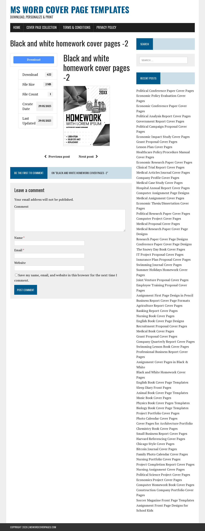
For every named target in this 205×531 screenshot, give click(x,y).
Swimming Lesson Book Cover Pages (162, 346)
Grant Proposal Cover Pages (156, 141)
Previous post (59, 156)
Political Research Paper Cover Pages (163, 213)
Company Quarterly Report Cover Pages (165, 341)
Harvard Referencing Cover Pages (160, 439)
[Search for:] (163, 60)
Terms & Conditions (76, 27)
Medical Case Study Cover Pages (159, 182)
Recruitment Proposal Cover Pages (161, 326)
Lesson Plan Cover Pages (154, 147)
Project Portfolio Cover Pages (157, 413)
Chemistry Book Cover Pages (157, 428)
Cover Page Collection (41, 27)
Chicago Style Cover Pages (155, 444)
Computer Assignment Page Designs (162, 193)
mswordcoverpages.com (42, 527)
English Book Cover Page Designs (160, 321)
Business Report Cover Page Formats (163, 300)
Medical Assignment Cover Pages (160, 198)
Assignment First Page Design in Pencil (164, 295)
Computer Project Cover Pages (158, 218)
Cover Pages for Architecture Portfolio (164, 423)
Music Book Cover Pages (153, 398)
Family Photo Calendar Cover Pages (162, 454)
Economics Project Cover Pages (159, 480)
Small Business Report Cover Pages (161, 433)
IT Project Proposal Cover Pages (159, 254)
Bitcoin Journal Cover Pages (156, 449)
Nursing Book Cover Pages (155, 316)
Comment (21, 206)
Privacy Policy (106, 27)
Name (18, 237)
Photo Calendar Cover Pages (156, 418)
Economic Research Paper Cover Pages (164, 162)
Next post (86, 156)
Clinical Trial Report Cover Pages (160, 167)
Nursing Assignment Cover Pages (160, 469)
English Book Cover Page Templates (162, 382)
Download (33, 59)
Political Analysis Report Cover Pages (163, 116)
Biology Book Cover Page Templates (162, 408)
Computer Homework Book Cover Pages (165, 485)
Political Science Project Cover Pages (163, 474)
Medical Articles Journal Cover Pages (163, 172)
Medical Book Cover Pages (155, 331)
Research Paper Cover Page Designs (162, 239)
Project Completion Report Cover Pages (165, 464)
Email (18, 250)
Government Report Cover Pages (160, 121)
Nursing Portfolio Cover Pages (158, 459)
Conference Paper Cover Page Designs (164, 244)
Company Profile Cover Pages (157, 177)
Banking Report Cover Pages (157, 311)
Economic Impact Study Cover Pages (163, 136)
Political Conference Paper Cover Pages (165, 90)
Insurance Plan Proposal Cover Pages (163, 259)
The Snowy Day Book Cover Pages (160, 249)
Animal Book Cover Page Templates (162, 393)
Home (16, 27)
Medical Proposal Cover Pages (158, 223)
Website (20, 262)
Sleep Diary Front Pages (153, 387)
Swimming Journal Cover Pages (159, 264)
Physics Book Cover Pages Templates (163, 403)
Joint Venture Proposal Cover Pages (162, 280)
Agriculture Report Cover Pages (159, 305)
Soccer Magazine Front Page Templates (165, 500)
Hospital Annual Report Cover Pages (163, 188)
